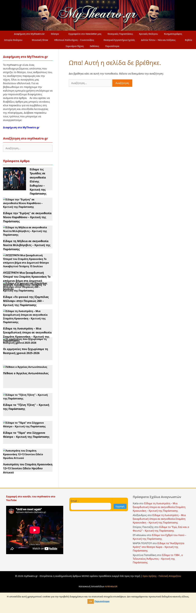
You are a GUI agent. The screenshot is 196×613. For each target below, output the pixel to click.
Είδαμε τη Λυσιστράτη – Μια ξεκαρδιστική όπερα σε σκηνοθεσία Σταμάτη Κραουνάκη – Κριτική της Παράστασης (159, 507)
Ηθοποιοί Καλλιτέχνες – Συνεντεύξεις (74, 39)
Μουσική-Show (40, 39)
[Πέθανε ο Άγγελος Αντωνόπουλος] (25, 367)
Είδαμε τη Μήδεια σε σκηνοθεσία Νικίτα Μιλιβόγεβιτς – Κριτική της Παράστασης (26, 245)
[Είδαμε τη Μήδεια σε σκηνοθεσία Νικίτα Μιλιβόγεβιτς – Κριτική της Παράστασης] (26, 234)
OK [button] (90, 601)
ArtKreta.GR (111, 586)
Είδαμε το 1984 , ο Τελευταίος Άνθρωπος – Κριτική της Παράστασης (158, 558)
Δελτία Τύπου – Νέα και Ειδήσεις (158, 39)
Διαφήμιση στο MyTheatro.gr (21, 127)
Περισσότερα (112, 46)
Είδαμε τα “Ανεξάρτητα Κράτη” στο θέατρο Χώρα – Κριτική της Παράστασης (158, 547)
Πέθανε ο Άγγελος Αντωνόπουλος (26, 373)
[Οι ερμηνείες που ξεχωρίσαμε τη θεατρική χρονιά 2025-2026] (26, 342)
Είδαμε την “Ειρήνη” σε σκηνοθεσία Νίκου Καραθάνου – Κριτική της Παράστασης (27, 217)
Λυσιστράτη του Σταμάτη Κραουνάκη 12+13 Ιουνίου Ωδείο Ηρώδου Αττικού (28, 468)
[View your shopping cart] (130, 46)
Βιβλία (188, 39)
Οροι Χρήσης (149, 575)
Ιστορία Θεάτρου (13, 39)
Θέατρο (55, 33)
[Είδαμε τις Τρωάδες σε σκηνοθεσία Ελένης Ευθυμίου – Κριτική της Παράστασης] (14, 188)
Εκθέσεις (94, 46)
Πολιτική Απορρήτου (169, 575)
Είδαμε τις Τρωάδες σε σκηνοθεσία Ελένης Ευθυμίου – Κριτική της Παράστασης (38, 181)
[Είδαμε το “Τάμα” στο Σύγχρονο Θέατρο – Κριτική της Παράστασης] (26, 426)
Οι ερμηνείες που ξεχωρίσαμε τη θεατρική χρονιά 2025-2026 (25, 351)
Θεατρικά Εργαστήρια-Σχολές (119, 39)
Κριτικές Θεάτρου (148, 33)
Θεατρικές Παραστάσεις (120, 33)
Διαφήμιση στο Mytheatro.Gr (29, 33)
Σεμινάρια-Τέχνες (75, 46)
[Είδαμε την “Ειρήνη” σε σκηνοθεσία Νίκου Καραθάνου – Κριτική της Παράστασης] (26, 207)
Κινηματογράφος (173, 33)
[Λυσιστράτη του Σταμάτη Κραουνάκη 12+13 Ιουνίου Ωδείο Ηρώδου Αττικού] (26, 458)
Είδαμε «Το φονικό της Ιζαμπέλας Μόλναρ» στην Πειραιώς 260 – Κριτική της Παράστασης (26, 301)
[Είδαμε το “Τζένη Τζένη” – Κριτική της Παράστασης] (26, 398)
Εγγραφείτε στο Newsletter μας (84, 33)
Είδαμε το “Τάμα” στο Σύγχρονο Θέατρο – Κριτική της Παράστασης (26, 435)
